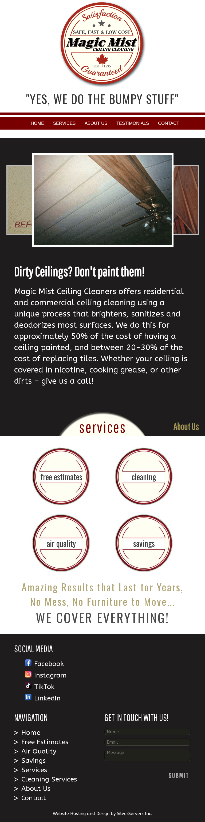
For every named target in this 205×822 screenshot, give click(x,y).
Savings (33, 761)
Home (37, 123)
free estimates (61, 477)
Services (64, 123)
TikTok (44, 687)
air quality (61, 543)
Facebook (49, 664)
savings (144, 543)
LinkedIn (47, 698)
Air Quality (38, 751)
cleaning (144, 477)
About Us (96, 123)
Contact (168, 123)
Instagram (50, 675)
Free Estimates (44, 742)
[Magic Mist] (102, 44)
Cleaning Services (49, 779)
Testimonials (132, 123)
